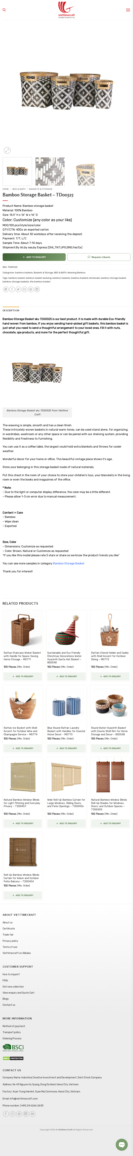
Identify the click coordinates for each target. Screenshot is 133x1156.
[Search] (4, 9)
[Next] (123, 90)
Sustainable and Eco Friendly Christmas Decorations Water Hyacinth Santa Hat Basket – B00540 (64, 657)
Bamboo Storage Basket (68, 563)
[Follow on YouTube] (32, 1114)
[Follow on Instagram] (13, 1114)
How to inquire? (11, 974)
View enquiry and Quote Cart (18, 992)
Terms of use (10, 947)
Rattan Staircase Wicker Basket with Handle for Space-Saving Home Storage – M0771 (22, 656)
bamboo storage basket (113, 278)
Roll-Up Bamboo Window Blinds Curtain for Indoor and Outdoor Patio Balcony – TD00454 (21, 878)
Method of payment (14, 1026)
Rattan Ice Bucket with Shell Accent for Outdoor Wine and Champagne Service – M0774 (20, 731)
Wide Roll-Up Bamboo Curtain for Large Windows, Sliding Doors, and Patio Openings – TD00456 (66, 803)
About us (8, 922)
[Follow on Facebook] (6, 1114)
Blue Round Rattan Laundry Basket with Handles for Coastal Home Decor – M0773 (66, 731)
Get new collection (13, 986)
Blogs (6, 998)
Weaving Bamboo (77, 272)
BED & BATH (18, 189)
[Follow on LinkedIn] (26, 1114)
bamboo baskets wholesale (85, 278)
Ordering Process (12, 1038)
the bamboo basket (40, 281)
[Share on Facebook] (12, 289)
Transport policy (12, 1032)
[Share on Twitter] (18, 289)
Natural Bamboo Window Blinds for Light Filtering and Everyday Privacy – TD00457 (22, 803)
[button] (128, 10)
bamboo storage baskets (16, 281)
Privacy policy (10, 940)
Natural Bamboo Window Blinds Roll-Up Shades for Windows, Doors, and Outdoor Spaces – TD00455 (109, 804)
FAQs (5, 980)
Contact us (9, 1004)
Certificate (9, 928)
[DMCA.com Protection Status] (13, 1058)
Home (6, 189)
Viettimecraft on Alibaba (17, 953)
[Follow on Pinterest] (19, 1114)
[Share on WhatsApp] (6, 289)
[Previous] (9, 90)
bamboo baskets (24, 272)
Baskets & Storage (40, 189)
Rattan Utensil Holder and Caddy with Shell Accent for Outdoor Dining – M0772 (110, 656)
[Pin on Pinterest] (31, 289)
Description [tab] (11, 310)
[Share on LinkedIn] (37, 289)
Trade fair (8, 934)
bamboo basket (16, 278)
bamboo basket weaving (38, 278)
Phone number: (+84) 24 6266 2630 (23, 1105)
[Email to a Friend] (24, 289)
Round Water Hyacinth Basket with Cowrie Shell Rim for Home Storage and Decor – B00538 (109, 731)
